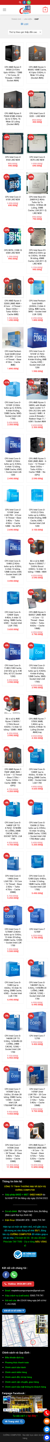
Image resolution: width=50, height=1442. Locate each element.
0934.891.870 (23, 1220)
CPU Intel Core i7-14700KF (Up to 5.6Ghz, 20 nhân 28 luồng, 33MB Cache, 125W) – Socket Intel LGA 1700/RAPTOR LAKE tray (13, 1098)
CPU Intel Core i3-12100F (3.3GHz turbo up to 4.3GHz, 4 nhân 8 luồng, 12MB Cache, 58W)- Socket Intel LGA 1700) (13, 410)
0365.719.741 (38, 1220)
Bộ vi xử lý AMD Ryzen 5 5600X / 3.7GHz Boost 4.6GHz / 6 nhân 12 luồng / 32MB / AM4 (13, 724)
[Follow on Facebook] (24, 2)
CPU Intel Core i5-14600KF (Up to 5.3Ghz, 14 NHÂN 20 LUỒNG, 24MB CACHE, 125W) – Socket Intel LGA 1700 (37, 990)
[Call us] (29, 2)
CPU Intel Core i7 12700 (37, 1037)
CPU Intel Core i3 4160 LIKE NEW (13, 158)
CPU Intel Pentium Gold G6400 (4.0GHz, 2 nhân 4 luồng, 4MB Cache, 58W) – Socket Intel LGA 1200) (37, 307)
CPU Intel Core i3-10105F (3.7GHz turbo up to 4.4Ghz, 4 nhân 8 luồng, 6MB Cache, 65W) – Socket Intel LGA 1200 (37, 359)
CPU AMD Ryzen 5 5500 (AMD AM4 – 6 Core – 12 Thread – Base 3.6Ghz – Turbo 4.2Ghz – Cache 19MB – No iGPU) (37, 466)
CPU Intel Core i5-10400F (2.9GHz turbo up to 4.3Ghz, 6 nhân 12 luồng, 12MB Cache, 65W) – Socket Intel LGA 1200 (13, 466)
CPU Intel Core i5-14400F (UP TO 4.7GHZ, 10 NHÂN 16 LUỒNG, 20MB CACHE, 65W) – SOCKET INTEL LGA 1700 (13, 830)
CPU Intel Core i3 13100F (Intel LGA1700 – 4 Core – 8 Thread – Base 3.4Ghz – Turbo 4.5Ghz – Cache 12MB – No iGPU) (12, 517)
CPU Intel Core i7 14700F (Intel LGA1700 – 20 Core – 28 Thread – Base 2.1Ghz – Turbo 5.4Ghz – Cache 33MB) (37, 1097)
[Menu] (4, 9)
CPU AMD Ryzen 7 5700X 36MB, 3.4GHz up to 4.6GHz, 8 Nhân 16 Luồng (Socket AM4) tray (37, 726)
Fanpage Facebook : (14, 1393)
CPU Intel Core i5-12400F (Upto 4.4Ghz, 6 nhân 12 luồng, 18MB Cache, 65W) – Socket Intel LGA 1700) (13, 619)
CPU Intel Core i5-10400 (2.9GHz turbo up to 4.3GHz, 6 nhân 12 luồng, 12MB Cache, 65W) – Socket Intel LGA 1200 (13, 569)
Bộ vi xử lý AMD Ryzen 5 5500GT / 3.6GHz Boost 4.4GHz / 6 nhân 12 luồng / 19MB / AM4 (37, 566)
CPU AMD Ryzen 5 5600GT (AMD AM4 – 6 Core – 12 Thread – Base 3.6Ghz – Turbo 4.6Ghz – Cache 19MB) (37, 620)
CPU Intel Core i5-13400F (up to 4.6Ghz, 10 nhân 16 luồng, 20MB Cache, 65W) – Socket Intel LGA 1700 (37, 776)
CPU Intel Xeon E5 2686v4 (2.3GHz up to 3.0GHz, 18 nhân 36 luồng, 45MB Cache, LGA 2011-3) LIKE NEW (37, 257)
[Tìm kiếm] (20, 2)
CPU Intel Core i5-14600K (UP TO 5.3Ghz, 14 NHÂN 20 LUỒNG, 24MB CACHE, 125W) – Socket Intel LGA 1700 (13, 1044)
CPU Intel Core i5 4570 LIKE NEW (37, 158)
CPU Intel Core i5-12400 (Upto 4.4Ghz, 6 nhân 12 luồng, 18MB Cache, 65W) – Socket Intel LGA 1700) (37, 883)
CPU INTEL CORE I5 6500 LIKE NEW (13, 251)
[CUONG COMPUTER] (25, 10)
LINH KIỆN (28, 19)
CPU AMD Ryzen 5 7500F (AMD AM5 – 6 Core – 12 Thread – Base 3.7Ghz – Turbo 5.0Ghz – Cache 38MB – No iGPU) (13, 777)
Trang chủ (16, 19)
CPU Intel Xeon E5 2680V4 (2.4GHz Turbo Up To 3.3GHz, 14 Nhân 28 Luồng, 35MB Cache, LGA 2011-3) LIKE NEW (37, 205)
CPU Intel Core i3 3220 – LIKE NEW (37, 114)
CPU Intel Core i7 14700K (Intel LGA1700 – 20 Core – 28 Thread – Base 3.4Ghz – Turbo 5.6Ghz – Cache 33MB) (13, 1153)
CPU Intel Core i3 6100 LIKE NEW (13, 198)
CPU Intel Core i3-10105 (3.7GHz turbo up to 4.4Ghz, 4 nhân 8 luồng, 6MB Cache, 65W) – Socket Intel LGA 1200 (37, 517)
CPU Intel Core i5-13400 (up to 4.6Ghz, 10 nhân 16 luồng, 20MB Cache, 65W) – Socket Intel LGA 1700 (13, 989)
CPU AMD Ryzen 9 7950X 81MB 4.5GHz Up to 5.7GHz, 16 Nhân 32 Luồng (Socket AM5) (13, 119)
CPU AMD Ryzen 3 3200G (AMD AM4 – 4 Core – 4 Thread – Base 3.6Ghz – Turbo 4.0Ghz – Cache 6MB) (13, 307)
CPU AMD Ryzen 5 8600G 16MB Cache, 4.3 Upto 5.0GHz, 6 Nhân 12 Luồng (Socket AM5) (37, 72)
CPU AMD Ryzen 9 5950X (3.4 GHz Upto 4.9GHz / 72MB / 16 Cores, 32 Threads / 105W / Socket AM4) (13, 74)
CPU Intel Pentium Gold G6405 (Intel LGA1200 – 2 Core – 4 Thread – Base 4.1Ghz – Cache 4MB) (12, 358)
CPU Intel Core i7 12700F (37, 930)
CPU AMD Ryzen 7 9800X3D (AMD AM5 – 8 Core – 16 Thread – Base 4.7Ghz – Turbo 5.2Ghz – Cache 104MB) (37, 1153)
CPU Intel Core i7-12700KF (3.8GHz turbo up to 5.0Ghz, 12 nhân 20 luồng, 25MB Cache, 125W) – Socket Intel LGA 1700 (13, 937)
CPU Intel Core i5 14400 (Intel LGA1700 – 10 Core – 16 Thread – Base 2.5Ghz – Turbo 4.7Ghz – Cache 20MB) (13, 884)
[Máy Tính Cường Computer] (25, 1403)
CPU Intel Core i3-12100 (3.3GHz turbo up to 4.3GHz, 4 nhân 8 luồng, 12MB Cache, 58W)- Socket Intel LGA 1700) (37, 673)
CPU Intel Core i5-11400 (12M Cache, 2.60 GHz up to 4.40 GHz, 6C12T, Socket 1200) (13, 671)
